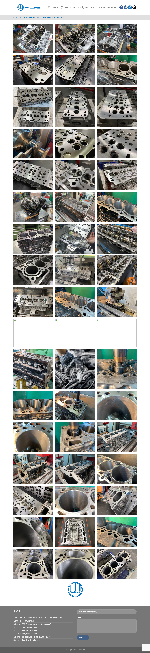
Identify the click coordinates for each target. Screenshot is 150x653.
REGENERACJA (31, 17)
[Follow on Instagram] (126, 7)
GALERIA (47, 17)
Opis (79, 617)
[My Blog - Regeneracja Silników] (28, 7)
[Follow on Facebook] (121, 7)
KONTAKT (59, 17)
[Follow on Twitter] (130, 7)
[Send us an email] (134, 7)
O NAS (16, 17)
